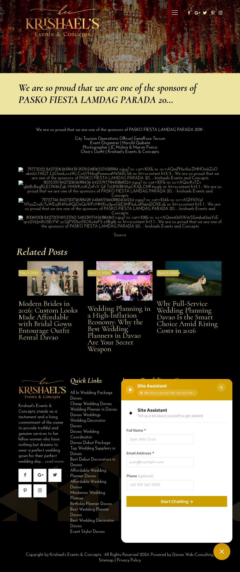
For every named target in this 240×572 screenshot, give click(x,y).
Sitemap (106, 560)
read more (54, 461)
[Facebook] (189, 13)
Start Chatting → (177, 501)
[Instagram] (220, 13)
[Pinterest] (213, 13)
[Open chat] (221, 551)
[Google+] (197, 13)
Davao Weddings (85, 415)
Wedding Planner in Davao (93, 409)
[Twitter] (205, 13)
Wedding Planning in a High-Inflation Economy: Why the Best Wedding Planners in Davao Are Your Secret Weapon (119, 328)
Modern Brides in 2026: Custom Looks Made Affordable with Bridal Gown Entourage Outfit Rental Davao (48, 320)
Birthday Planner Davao (91, 504)
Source (120, 235)
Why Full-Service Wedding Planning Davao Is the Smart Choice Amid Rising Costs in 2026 (187, 317)
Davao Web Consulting (192, 555)
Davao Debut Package (90, 443)
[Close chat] (221, 387)
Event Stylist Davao (87, 532)
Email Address (140, 453)
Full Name (136, 430)
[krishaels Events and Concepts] (62, 13)
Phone (139, 476)
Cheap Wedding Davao (91, 404)
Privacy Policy (129, 560)
